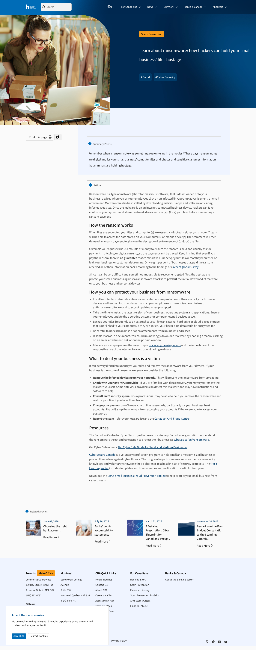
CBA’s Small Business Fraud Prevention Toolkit (137, 476)
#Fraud (145, 77)
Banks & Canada (193, 7)
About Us (218, 7)
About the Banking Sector (179, 580)
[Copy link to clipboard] (57, 137)
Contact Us (101, 585)
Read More (50, 537)
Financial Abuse (139, 606)
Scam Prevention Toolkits (144, 595)
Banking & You (138, 580)
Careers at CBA (103, 595)
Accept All (19, 636)
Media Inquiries (103, 580)
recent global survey (185, 267)
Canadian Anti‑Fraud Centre (171, 419)
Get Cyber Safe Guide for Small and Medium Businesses (152, 447)
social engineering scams (165, 345)
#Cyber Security (165, 77)
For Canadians (129, 7)
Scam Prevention (139, 585)
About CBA (101, 590)
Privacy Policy (119, 641)
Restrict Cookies (39, 636)
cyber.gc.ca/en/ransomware (191, 440)
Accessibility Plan (105, 601)
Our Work (169, 7)
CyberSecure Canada (102, 455)
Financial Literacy (140, 590)
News (150, 7)
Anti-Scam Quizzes (140, 601)
